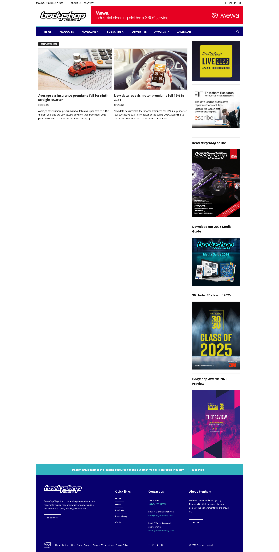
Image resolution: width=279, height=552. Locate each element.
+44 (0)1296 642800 (157, 504)
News (48, 31)
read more (52, 517)
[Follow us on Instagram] (230, 3)
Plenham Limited (205, 545)
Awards (160, 31)
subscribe (198, 469)
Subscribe (114, 31)
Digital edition (68, 545)
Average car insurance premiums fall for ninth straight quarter (73, 97)
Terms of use (107, 545)
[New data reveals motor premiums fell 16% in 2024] (150, 88)
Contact (89, 3)
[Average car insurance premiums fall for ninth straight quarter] (75, 88)
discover (196, 522)
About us (76, 3)
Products (66, 31)
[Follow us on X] (240, 3)
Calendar (184, 31)
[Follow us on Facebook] (226, 3)
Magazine (89, 31)
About (80, 545)
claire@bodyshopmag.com (161, 530)
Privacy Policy (122, 545)
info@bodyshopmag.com (160, 515)
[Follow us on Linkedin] (235, 3)
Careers (88, 545)
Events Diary (121, 516)
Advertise (139, 31)
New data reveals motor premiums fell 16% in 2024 (149, 97)
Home (118, 498)
